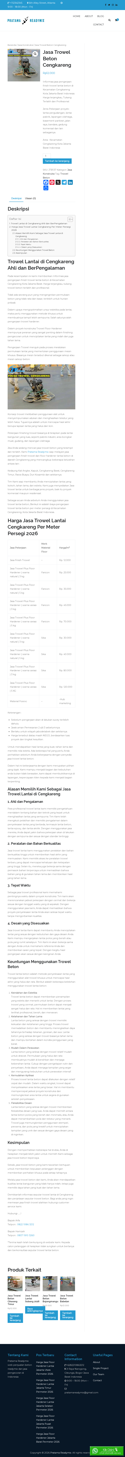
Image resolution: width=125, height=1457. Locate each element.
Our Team (98, 1374)
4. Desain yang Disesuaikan (30, 247)
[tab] (16, 198)
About (96, 1362)
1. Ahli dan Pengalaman (28, 239)
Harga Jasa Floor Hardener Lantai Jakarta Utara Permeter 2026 (45, 1368)
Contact (97, 1380)
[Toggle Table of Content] (68, 219)
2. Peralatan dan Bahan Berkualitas (34, 242)
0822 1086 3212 (25, 1224)
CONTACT (98, 24)
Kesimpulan (21, 253)
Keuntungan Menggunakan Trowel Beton (35, 250)
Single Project (101, 1368)
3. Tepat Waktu (25, 244)
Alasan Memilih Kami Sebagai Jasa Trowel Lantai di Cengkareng (39, 234)
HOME (76, 16)
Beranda (12, 45)
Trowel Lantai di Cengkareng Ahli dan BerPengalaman (39, 223)
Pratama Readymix (38, 452)
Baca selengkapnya (35, 1309)
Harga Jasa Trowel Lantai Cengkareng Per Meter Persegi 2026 (41, 228)
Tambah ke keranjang (57, 161)
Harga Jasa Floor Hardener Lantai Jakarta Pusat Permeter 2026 (45, 1422)
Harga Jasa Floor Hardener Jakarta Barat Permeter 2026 (47, 1438)
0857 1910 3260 (25, 1235)
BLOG (100, 16)
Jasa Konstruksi (25, 45)
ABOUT (89, 16)
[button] (35, 54)
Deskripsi (16, 198)
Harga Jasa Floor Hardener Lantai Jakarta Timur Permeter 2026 (45, 1386)
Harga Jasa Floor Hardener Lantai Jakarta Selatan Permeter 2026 (45, 1404)
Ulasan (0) (30, 198)
